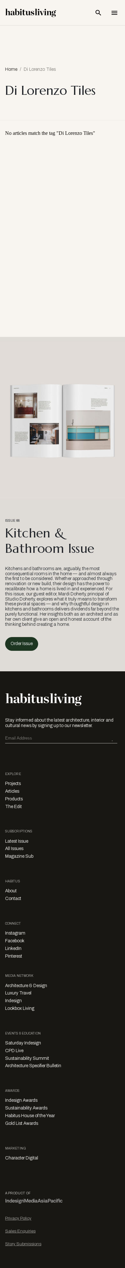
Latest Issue (16, 841)
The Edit (13, 806)
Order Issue (22, 643)
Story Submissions (23, 1243)
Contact (13, 898)
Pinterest (13, 956)
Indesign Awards (21, 1100)
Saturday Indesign (23, 1043)
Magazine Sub (19, 856)
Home (11, 69)
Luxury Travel (18, 993)
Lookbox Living (19, 1008)
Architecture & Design (26, 985)
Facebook (14, 940)
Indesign (13, 1000)
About (11, 890)
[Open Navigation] (114, 12)
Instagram (15, 933)
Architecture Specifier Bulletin (33, 1065)
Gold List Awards (21, 1123)
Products (14, 799)
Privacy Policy (18, 1218)
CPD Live (14, 1050)
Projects (13, 783)
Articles (12, 791)
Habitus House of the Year (30, 1115)
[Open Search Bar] (98, 12)
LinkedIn (13, 948)
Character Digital (21, 1158)
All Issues (14, 848)
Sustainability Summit (27, 1058)
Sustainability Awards (26, 1108)
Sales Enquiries (20, 1231)
